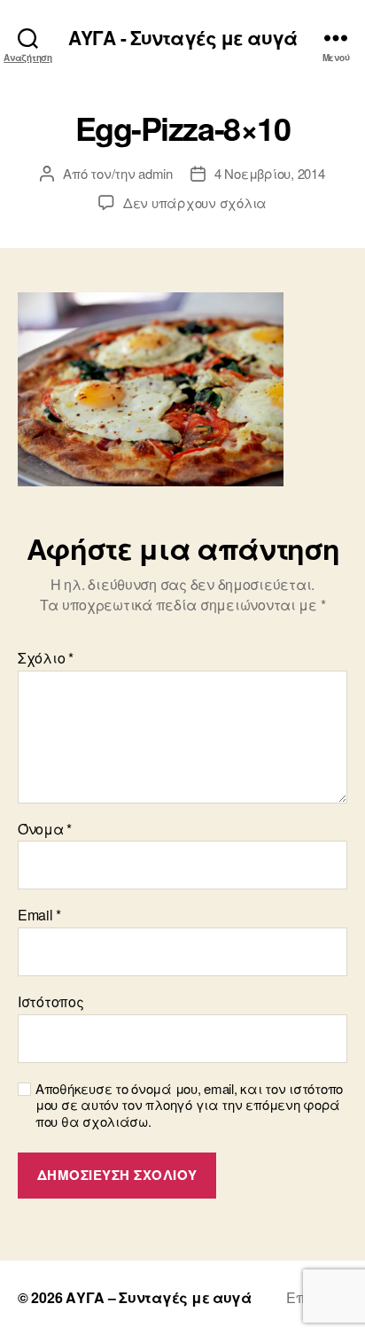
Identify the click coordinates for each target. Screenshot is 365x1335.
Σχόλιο (46, 658)
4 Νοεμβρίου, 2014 (269, 173)
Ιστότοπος (51, 1002)
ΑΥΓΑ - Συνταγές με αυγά (182, 37)
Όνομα (45, 829)
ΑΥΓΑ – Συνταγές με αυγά (159, 1297)
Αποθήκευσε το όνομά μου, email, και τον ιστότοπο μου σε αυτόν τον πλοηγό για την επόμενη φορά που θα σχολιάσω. (189, 1105)
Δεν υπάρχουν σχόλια (195, 202)
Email (39, 915)
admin (155, 173)
